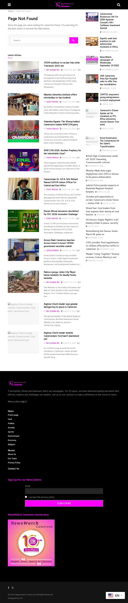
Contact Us (13, 468)
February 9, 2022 (103, 215)
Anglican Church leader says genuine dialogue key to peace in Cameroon (61, 305)
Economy (12, 440)
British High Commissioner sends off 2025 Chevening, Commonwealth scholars (102, 159)
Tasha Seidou (52, 129)
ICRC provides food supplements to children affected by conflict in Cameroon (102, 245)
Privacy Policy (14, 462)
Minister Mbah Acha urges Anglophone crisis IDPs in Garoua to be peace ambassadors (102, 174)
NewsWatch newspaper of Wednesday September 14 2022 (109, 61)
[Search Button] (73, 40)
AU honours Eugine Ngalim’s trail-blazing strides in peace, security (102, 221)
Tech (10, 419)
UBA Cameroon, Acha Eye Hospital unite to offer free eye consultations (108, 80)
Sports (11, 431)
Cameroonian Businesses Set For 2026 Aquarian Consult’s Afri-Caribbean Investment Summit (110, 20)
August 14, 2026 (68, 189)
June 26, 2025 (107, 104)
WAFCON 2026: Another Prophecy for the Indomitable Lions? (62, 152)
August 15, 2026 (68, 157)
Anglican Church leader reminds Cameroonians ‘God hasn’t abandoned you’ (61, 335)
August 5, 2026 (69, 311)
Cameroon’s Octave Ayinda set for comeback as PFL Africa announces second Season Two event (109, 117)
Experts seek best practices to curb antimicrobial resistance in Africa (109, 42)
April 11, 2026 (107, 128)
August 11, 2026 (69, 282)
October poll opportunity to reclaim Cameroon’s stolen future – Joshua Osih (102, 200)
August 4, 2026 (69, 343)
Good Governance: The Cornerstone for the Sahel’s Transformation (109, 142)
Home (10, 11)
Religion (11, 444)
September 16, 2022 (109, 69)
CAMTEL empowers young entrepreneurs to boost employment (110, 97)
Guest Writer (52, 102)
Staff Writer (52, 189)
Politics (11, 423)
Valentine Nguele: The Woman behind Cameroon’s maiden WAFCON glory (61, 123)
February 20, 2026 (109, 32)
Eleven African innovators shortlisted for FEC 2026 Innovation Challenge (61, 213)
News (11, 411)
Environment (13, 436)
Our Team (12, 458)
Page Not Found (23, 11)
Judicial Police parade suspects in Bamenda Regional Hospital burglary (102, 188)
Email (27, 486)
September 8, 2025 (95, 166)
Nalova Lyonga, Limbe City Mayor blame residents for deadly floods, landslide (60, 275)
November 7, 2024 (106, 249)
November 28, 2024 (109, 51)
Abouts (11, 450)
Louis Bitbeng (52, 250)
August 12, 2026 (69, 250)
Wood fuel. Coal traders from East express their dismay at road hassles (102, 211)
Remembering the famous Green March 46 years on (102, 232)
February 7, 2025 (108, 88)
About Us (12, 454)
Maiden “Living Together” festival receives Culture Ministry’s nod (102, 255)
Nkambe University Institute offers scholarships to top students (60, 96)
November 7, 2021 (95, 237)
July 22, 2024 (92, 226)
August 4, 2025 (108, 203)
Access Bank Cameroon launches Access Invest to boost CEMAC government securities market (59, 243)
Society (11, 427)
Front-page (13, 415)
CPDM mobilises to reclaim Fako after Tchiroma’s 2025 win (62, 64)
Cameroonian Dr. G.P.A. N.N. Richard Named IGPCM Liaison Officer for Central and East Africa (61, 182)
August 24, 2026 (69, 70)
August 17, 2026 (68, 102)
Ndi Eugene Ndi (52, 70)
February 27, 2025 (95, 180)
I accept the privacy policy (41, 497)
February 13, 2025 (109, 150)
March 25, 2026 (103, 192)
